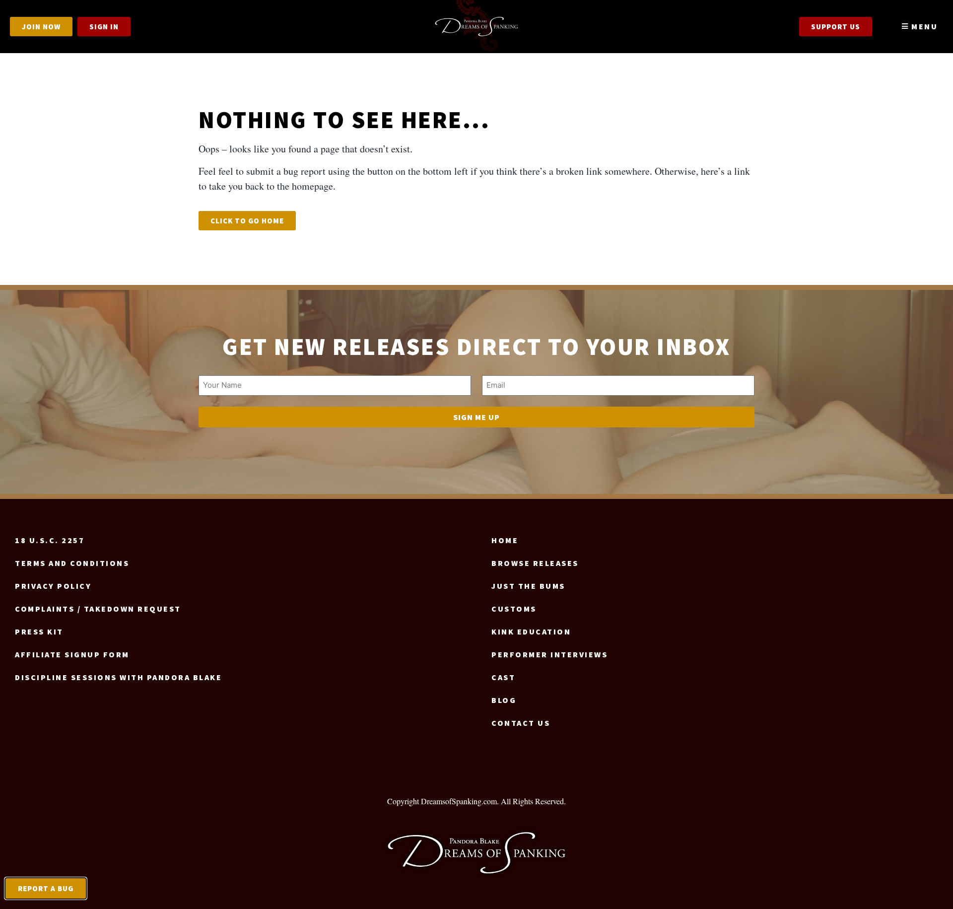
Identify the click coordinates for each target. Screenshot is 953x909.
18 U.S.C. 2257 (49, 540)
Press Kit (39, 631)
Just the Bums (528, 586)
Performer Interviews (549, 654)
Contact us (520, 723)
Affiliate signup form (72, 654)
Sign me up (476, 417)
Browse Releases (535, 563)
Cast (503, 677)
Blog (503, 700)
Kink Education (531, 631)
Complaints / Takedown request (98, 609)
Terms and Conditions (72, 563)
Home (504, 540)
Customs (514, 609)
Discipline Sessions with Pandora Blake (118, 677)
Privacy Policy (53, 586)
